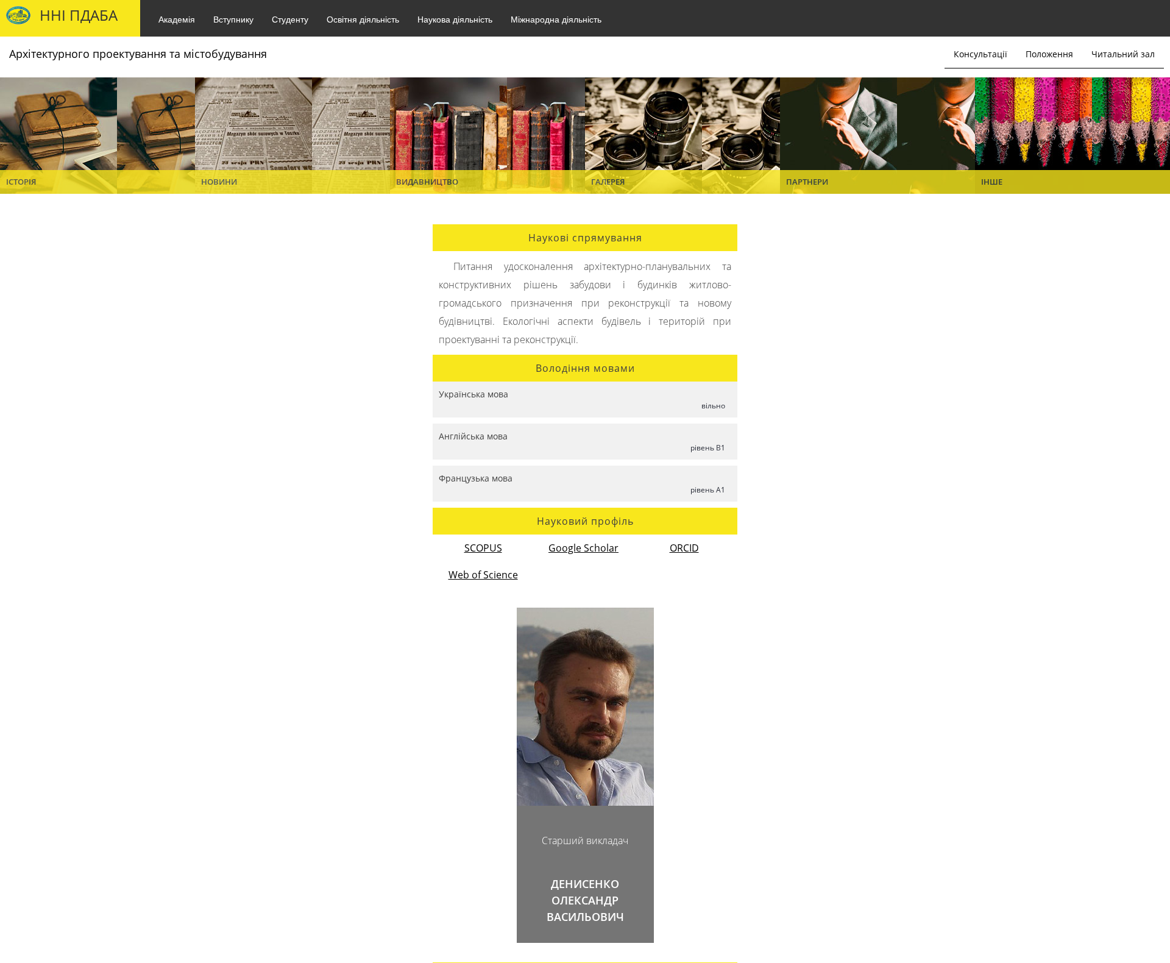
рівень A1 (707, 490)
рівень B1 (707, 447)
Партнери (807, 181)
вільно (713, 405)
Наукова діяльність (454, 19)
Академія (176, 19)
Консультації (980, 54)
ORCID (684, 548)
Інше (991, 181)
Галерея (608, 181)
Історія (21, 181)
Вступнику (233, 19)
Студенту (290, 19)
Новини (219, 181)
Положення (1049, 54)
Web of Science (483, 574)
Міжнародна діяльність (556, 19)
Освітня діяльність (363, 19)
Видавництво (427, 181)
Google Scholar (583, 548)
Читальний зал (1123, 54)
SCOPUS (483, 548)
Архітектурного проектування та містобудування (138, 53)
